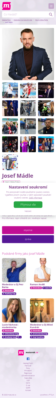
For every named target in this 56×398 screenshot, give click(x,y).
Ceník (28, 383)
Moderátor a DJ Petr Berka (12, 286)
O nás (28, 385)
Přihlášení (28, 370)
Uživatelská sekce (28, 375)
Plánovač (28, 366)
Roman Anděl (37, 284)
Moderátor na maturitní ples (23, 20)
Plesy (28, 368)
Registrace (28, 373)
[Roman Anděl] (42, 270)
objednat (28, 230)
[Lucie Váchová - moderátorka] (14, 310)
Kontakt (28, 390)
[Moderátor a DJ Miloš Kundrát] (42, 310)
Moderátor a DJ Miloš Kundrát (41, 326)
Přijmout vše (28, 204)
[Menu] (51, 6)
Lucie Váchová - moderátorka (10, 326)
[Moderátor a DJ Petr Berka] (14, 270)
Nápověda (28, 378)
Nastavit (28, 211)
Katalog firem (6, 20)
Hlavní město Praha (41, 20)
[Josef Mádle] (28, 53)
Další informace (35, 197)
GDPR (28, 388)
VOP (28, 380)
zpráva (28, 239)
